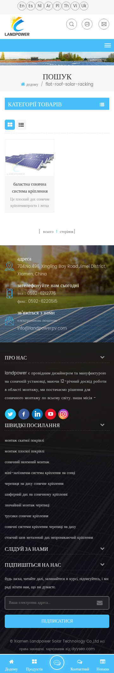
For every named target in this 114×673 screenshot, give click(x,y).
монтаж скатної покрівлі (24, 441)
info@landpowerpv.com (42, 328)
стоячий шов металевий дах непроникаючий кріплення (49, 538)
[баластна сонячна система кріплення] (29, 158)
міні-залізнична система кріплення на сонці (40, 473)
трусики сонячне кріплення (26, 516)
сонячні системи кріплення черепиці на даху (40, 527)
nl (39, 6)
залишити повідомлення (57, 662)
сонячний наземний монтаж (27, 462)
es (30, 6)
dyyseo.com (83, 649)
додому (32, 85)
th (66, 6)
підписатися (57, 621)
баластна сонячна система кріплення (30, 188)
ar (48, 6)
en (22, 6)
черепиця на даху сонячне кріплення (34, 484)
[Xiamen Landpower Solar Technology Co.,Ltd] (17, 26)
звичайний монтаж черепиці (27, 505)
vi (75, 6)
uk (83, 6)
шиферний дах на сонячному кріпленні (36, 495)
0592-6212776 (41, 293)
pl (57, 6)
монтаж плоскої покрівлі (24, 451)
